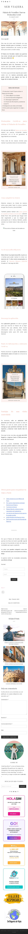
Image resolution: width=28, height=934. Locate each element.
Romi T (17, 17)
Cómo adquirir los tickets (12, 95)
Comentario (5, 699)
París (18, 599)
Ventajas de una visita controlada (12, 106)
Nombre (4, 717)
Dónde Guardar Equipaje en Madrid (14, 664)
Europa (12, 17)
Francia (14, 599)
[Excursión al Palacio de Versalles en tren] (14, 236)
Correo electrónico (6, 724)
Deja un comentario (14, 603)
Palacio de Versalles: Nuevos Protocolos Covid (14, 13)
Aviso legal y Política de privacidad (10, 930)
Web (2, 730)
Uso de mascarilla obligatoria (13, 97)
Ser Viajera (13, 6)
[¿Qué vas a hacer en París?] (14, 479)
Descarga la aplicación (11, 99)
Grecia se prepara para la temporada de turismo (21, 611)
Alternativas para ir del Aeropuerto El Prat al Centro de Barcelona (6, 612)
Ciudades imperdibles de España (14, 684)
